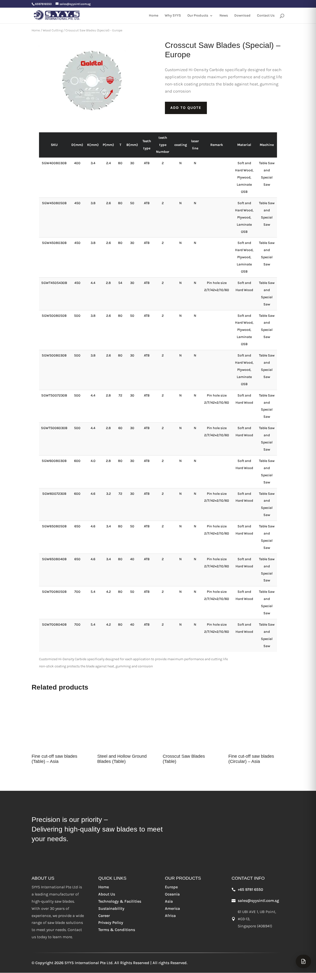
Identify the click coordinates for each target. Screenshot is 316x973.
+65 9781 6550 (250, 889)
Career (104, 915)
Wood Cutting (53, 30)
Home (153, 16)
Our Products (197, 16)
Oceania (172, 894)
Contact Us (266, 16)
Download (242, 16)
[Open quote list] (303, 961)
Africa (170, 915)
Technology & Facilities (119, 901)
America (172, 908)
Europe (171, 887)
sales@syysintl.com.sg (258, 900)
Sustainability (111, 908)
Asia (169, 901)
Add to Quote (185, 107)
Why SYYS (173, 16)
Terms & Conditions (116, 929)
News (223, 16)
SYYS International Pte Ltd (88, 962)
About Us (106, 894)
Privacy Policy (110, 922)
